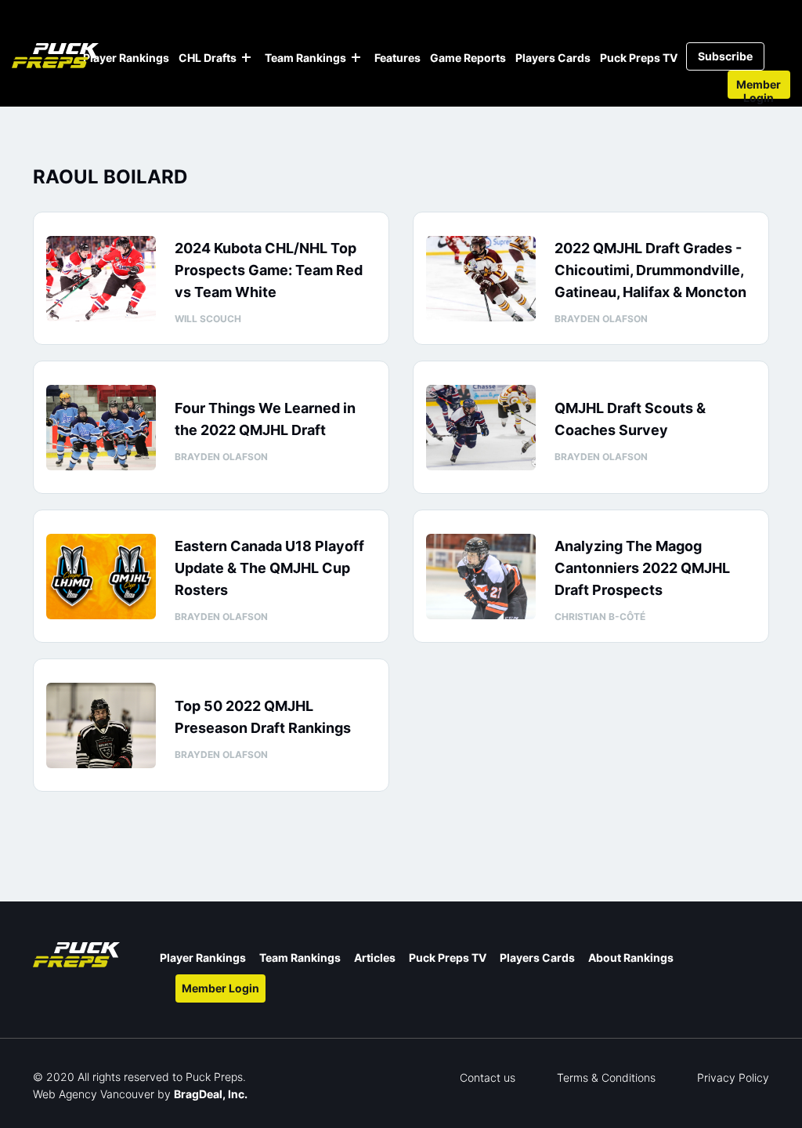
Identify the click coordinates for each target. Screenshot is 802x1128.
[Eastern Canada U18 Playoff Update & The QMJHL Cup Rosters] (101, 576)
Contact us (487, 1077)
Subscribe (725, 56)
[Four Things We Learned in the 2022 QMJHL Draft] (101, 427)
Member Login (758, 88)
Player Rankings (126, 57)
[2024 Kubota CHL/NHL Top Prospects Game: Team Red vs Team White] (101, 278)
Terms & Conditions (606, 1077)
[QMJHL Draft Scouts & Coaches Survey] (481, 427)
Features (397, 57)
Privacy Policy (733, 1077)
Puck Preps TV (638, 57)
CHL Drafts (208, 57)
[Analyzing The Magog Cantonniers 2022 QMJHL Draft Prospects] (481, 576)
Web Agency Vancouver (93, 1094)
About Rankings (631, 957)
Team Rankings (305, 57)
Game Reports (468, 57)
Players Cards (553, 57)
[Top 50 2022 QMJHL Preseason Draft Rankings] (101, 725)
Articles (375, 957)
